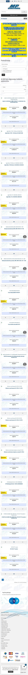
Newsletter (3, 648)
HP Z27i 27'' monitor (14, 549)
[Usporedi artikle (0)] (16, 1)
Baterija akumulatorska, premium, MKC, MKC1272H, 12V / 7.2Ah (14, 260)
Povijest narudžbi (4, 646)
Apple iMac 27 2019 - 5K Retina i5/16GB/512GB (14, 133)
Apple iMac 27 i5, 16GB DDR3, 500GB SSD (14, 196)
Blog (2, 619)
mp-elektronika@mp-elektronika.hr (14, 43)
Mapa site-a (3, 636)
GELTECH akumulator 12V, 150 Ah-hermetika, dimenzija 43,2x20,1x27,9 (14, 357)
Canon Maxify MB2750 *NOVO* (14, 292)
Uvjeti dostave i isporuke (5, 628)
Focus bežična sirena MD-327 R (14, 324)
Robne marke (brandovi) (5, 639)
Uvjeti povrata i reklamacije (6, 630)
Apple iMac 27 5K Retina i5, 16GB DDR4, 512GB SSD (14, 165)
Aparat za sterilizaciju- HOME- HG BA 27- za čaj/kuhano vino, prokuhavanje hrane (14, 102)
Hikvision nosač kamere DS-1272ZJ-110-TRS (14, 388)
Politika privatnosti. (15, 669)
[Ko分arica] (24, 666)
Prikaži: (25, 89)
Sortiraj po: (24, 85)
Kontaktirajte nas (4, 633)
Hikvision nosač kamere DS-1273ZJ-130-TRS (14, 420)
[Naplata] (21, 1)
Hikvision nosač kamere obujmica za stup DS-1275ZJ (14, 452)
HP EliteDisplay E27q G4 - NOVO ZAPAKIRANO (14, 483)
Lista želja (3, 647)
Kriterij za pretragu (5, 64)
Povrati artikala (4, 635)
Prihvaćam (10, 671)
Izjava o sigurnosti (4, 623)
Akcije (2, 641)
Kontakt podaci (4, 621)
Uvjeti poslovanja (4, 627)
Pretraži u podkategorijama (7, 71)
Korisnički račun (4, 644)
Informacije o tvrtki (4, 626)
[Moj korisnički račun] (13, 1)
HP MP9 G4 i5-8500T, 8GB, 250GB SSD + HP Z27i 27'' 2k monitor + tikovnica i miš (14, 518)
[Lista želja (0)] (14, 1)
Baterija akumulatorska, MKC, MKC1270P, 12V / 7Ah (14, 228)
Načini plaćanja (4, 622)
